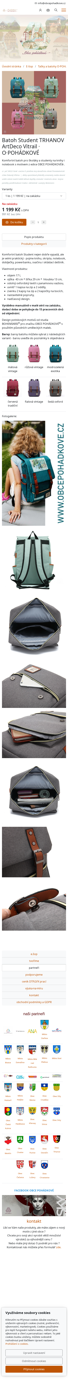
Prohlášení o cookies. (17, 1343)
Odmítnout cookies (34, 1361)
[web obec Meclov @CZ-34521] (32, 1086)
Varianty (7, 189)
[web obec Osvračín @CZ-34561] (44, 1139)
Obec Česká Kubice (8, 1124)
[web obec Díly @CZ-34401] (57, 1087)
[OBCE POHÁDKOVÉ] (10, 10)
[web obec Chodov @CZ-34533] (20, 1139)
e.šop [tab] (34, 954)
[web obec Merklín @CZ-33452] (8, 1139)
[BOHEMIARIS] (8, 1031)
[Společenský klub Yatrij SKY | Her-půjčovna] (34, 1205)
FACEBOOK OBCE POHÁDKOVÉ (34, 1190)
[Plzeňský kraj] (57, 1076)
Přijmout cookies (34, 1369)
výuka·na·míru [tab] (34, 988)
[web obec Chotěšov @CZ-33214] (44, 1086)
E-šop (29, 66)
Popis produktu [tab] (34, 237)
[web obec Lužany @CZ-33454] (32, 1164)
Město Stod (56, 1058)
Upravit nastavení (34, 1353)
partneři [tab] (34, 968)
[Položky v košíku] (48, 10)
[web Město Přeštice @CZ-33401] (44, 1049)
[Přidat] (43, 222)
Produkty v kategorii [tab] (34, 244)
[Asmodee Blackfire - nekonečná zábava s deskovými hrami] (8, 1075)
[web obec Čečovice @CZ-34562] (20, 1164)
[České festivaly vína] (20, 1031)
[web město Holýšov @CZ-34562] (20, 1086)
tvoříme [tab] (34, 961)
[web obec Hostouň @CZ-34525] (8, 1087)
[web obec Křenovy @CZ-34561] (32, 1110)
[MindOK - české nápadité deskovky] (32, 1077)
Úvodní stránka (11, 66)
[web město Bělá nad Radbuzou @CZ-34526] (32, 1050)
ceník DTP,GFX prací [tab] (34, 981)
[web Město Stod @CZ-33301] (56, 1049)
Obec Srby (56, 1120)
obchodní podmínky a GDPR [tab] (34, 1002)
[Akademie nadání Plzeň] (32, 1031)
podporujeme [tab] (34, 974)
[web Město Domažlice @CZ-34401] (20, 1049)
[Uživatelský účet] (40, 10)
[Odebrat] (32, 222)
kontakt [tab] (34, 995)
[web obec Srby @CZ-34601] (56, 1110)
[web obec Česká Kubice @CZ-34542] (8, 1111)
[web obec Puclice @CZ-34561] (32, 1139)
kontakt (34, 1221)
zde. (58, 1247)
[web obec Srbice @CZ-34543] (44, 1110)
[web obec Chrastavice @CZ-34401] (44, 1164)
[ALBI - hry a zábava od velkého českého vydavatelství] (20, 1077)
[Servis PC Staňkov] (57, 1030)
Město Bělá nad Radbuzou (32, 1063)
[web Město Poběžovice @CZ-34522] (20, 1110)
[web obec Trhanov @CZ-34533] (56, 1138)
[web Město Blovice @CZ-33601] (8, 1049)
